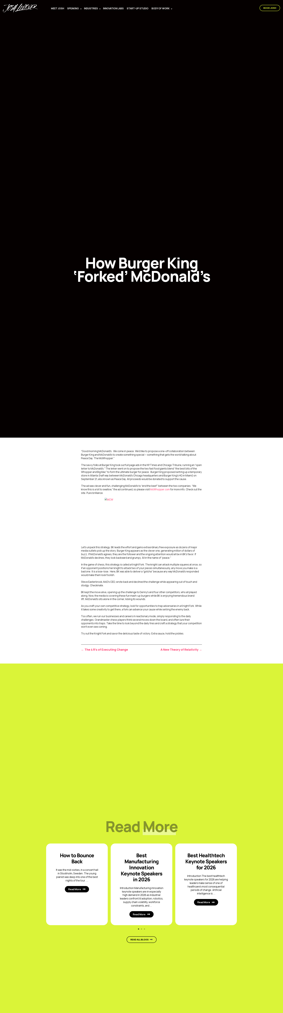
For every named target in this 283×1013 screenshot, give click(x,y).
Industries (91, 8)
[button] (81, 9)
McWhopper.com (160, 489)
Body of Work (161, 8)
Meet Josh (57, 8)
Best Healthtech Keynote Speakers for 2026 (206, 861)
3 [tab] (144, 929)
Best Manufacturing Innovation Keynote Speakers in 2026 (141, 867)
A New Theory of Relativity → (181, 650)
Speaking (73, 8)
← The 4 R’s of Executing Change (104, 650)
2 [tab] (141, 929)
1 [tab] (138, 929)
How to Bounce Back (77, 858)
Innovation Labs (113, 8)
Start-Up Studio (137, 8)
